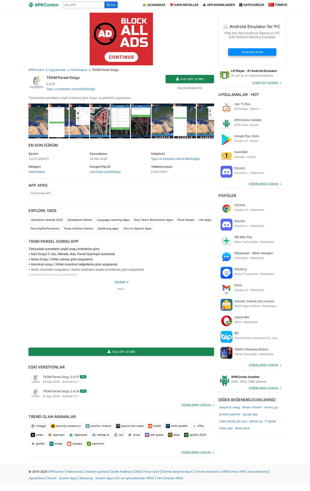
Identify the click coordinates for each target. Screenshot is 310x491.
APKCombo (36, 69)
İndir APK (192, 79)
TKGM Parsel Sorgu (63, 78)
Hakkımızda (75, 471)
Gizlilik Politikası (121, 471)
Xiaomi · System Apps (62, 478)
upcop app (250, 414)
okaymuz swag (229, 407)
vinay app (226, 428)
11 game (270, 421)
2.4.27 (38, 159)
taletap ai (103, 434)
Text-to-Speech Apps (137, 228)
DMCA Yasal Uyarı (147, 471)
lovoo (136, 434)
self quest (156, 434)
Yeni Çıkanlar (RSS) (170, 478)
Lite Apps (205, 219)
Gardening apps (108, 228)
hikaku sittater (252, 407)
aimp (176, 434)
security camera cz (68, 426)
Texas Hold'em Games (78, 228)
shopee (77, 443)
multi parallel (179, 426)
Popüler (227, 195)
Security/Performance (45, 228)
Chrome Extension (207, 471)
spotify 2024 (197, 434)
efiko (200, 426)
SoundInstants (258, 471)
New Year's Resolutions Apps (153, 219)
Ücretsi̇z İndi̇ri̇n (265, 83)
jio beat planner (229, 414)
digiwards (80, 434)
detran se (255, 421)
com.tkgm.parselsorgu (105, 171)
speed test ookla (132, 426)
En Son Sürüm (43, 145)
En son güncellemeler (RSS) (135, 478)
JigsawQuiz (36, 478)
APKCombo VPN (234, 471)
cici (121, 434)
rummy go (271, 407)
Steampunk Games (79, 219)
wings (58, 443)
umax (39, 434)
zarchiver (98, 443)
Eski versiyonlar (46, 367)
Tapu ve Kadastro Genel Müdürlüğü (70, 89)
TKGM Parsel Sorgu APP (53, 241)
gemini (40, 443)
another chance (101, 426)
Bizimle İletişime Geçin (177, 471)
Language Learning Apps (113, 219)
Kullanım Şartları (97, 471)
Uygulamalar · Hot (238, 94)
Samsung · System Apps (97, 478)
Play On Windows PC (189, 87)
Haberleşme (36, 171)
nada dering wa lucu (233, 421)
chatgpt (41, 426)
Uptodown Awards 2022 (47, 219)
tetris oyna (242, 428)
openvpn (59, 434)
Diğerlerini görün (196, 405)
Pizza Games (186, 219)
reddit (157, 426)
